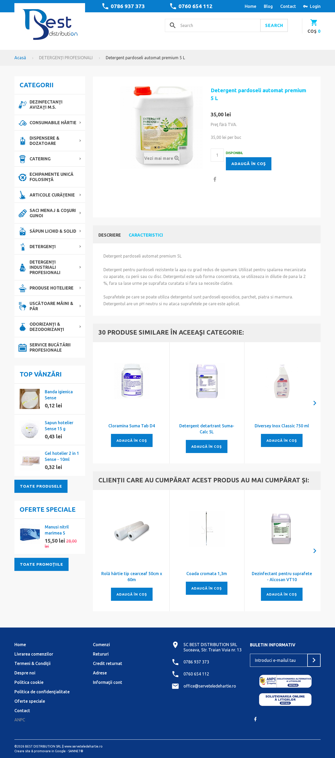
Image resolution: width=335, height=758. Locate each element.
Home (20, 644)
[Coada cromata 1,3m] (207, 529)
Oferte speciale (48, 509)
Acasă (20, 57)
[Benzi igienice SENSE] (30, 399)
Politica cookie (28, 682)
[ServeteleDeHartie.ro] (49, 22)
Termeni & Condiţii (32, 663)
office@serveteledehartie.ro (209, 686)
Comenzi (101, 644)
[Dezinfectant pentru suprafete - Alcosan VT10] (282, 529)
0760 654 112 (195, 6)
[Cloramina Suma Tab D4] (132, 381)
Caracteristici (146, 235)
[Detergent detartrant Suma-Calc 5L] (207, 381)
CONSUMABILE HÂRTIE (53, 122)
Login (315, 6)
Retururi (101, 654)
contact (288, 6)
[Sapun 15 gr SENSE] (30, 430)
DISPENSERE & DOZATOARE (44, 141)
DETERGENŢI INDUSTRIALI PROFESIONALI (45, 267)
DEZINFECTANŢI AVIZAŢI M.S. (46, 105)
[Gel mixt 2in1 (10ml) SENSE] (30, 460)
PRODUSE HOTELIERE (52, 288)
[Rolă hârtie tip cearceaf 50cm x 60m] (132, 529)
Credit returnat (107, 663)
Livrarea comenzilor (33, 654)
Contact (22, 710)
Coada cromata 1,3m (206, 573)
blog (268, 6)
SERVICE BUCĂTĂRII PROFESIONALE (50, 347)
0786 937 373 (128, 6)
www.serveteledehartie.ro (83, 746)
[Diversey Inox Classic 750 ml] (282, 381)
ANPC (19, 719)
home (250, 6)
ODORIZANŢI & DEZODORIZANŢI (47, 327)
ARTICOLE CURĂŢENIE (52, 195)
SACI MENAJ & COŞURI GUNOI (53, 213)
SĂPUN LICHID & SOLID (53, 231)
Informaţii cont (107, 682)
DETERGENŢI (43, 246)
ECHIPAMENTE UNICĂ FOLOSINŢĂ (52, 177)
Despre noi (24, 672)
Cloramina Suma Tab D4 (131, 425)
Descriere (109, 235)
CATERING (40, 158)
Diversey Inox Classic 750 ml (282, 425)
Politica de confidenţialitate (42, 691)
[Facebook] (255, 719)
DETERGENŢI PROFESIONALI (66, 57)
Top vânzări (41, 374)
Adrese (100, 672)
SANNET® (75, 751)
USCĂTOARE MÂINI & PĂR (51, 306)
